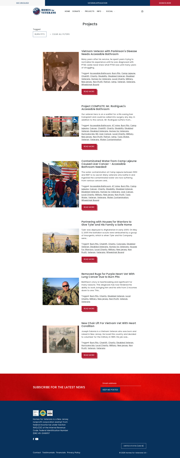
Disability (102, 76)
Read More (89, 91)
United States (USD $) (134, 446)
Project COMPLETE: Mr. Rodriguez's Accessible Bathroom (103, 107)
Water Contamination (110, 139)
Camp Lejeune (128, 73)
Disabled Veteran (116, 76)
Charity (93, 76)
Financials (61, 452)
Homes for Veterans (101, 79)
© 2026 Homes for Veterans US (132, 453)
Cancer (93, 128)
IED (97, 134)
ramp (113, 81)
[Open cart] (146, 11)
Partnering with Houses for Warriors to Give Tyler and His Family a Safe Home (106, 223)
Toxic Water (123, 136)
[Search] (138, 11)
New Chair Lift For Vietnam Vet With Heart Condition (108, 324)
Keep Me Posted (110, 389)
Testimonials (48, 452)
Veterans (130, 81)
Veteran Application (97, 3)
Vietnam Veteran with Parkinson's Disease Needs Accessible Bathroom (109, 52)
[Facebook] (33, 438)
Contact (37, 452)
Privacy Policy (73, 452)
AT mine (116, 125)
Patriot (107, 81)
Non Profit (98, 81)
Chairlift (85, 76)
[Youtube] (36, 438)
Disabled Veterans (99, 131)
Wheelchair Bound (90, 84)
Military (129, 79)
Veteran (121, 81)
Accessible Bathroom (100, 73)
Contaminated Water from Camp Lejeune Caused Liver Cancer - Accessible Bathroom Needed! (109, 164)
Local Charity (118, 79)
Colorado (121, 244)
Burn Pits (40, 34)
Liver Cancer (105, 134)
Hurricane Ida (88, 134)
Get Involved (22, 3)
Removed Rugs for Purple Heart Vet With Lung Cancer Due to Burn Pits (108, 275)
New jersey (86, 81)
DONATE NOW (165, 3)
